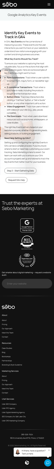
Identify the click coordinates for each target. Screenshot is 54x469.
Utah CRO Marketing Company (13, 421)
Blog (3, 352)
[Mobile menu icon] (48, 4)
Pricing (4, 324)
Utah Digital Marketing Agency (13, 412)
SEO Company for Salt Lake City (14, 416)
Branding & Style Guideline (12, 365)
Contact (5, 337)
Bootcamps (6, 356)
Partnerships (7, 360)
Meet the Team (7, 333)
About (4, 320)
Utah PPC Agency (8, 408)
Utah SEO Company (9, 404)
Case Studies (7, 348)
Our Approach (7, 328)
